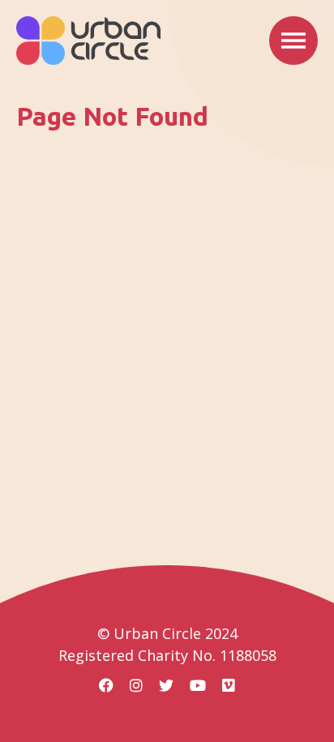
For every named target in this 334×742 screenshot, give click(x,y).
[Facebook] (106, 685)
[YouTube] (198, 685)
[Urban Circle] (88, 40)
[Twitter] (166, 685)
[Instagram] (136, 685)
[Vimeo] (228, 685)
